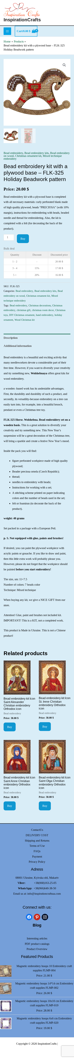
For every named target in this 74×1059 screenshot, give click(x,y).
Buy (22, 238)
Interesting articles (37, 938)
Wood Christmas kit (25, 319)
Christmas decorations (40, 305)
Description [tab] (11, 337)
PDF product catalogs (37, 943)
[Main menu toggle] (7, 31)
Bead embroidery (13, 153)
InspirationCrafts (22, 19)
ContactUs (37, 829)
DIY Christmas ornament (21, 315)
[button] (64, 65)
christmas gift (24, 310)
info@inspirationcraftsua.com (44, 893)
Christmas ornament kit (28, 155)
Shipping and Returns (37, 840)
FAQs (37, 851)
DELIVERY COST (37, 835)
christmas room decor (43, 310)
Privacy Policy (37, 861)
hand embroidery (44, 315)
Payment (37, 856)
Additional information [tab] (18, 345)
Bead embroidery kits (36, 153)
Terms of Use (37, 845)
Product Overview (37, 949)
